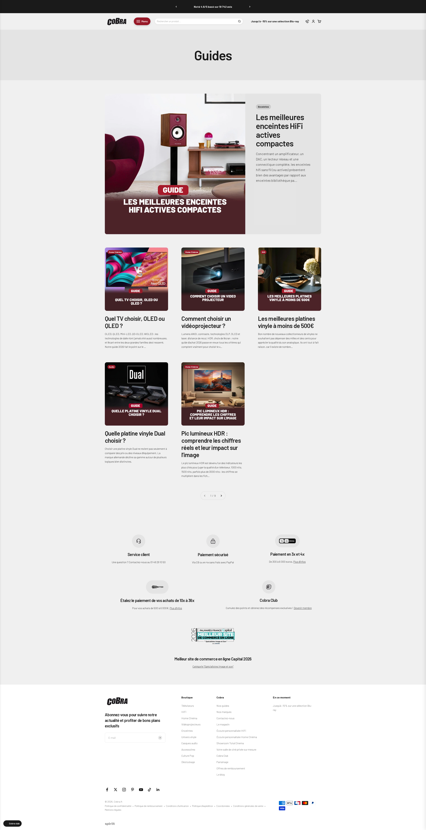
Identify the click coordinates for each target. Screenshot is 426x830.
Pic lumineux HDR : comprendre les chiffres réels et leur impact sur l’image (211, 444)
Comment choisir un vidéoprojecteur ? (206, 322)
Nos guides (222, 705)
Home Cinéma (189, 718)
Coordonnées (223, 806)
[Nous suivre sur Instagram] (124, 789)
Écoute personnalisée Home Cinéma (236, 737)
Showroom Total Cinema (230, 743)
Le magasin (222, 724)
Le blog (220, 774)
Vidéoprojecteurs (191, 724)
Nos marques (223, 711)
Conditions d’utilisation (177, 806)
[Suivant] (249, 6)
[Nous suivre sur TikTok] (149, 789)
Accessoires (188, 749)
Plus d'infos (299, 561)
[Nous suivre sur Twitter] (115, 789)
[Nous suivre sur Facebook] (107, 789)
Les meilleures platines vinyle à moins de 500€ (286, 322)
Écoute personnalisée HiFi (231, 730)
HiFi (183, 711)
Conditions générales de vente (248, 806)
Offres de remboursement (230, 768)
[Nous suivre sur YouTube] (141, 789)
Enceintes (187, 730)
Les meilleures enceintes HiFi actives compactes (280, 130)
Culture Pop (187, 755)
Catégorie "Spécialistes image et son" (213, 666)
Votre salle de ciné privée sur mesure (236, 749)
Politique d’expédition (202, 806)
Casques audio (189, 743)
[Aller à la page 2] (221, 496)
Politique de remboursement (149, 806)
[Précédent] (176, 6)
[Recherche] (239, 21)
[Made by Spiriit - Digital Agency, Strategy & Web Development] (110, 824)
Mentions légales (113, 809)
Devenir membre (303, 607)
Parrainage (222, 762)
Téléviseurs (187, 705)
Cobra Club (222, 755)
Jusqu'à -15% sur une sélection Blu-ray (275, 21)
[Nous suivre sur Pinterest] (132, 789)
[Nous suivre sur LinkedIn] (158, 789)
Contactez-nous (225, 718)
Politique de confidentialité (118, 806)
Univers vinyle (188, 737)
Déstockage (188, 762)
